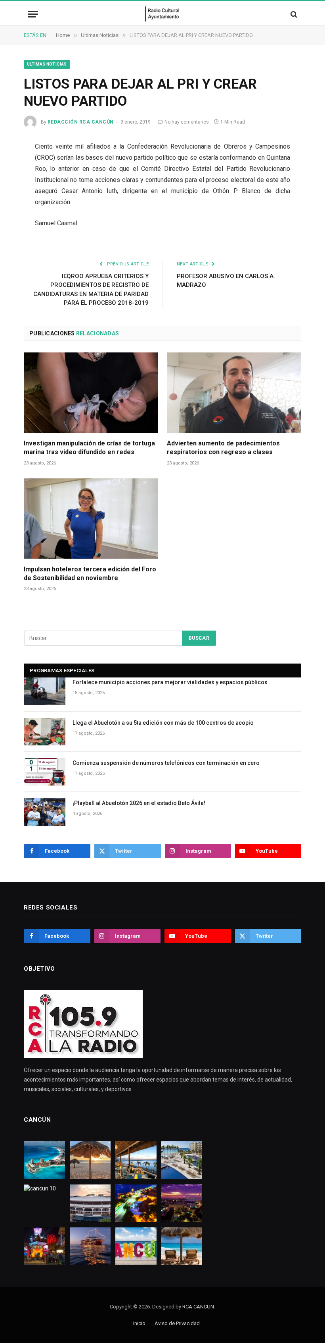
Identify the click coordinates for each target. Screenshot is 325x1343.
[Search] (293, 14)
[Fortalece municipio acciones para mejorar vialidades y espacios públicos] (44, 691)
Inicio (139, 1323)
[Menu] (33, 14)
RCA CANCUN (198, 1307)
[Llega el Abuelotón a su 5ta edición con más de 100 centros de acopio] (44, 731)
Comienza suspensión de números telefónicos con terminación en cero (166, 763)
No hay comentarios (186, 122)
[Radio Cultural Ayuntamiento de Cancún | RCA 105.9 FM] (162, 14)
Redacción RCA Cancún (81, 122)
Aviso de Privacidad (177, 1323)
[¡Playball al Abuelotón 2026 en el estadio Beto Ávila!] (44, 812)
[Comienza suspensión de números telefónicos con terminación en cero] (44, 772)
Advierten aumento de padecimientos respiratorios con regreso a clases (223, 447)
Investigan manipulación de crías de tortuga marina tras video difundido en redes (89, 447)
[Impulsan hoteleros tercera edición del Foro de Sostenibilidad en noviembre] (91, 518)
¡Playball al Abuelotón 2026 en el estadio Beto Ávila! (139, 803)
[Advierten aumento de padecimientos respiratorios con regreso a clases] (234, 392)
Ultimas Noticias (47, 64)
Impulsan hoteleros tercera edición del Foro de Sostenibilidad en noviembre (90, 573)
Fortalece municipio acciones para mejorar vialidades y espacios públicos (170, 682)
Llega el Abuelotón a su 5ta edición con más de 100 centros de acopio (163, 723)
